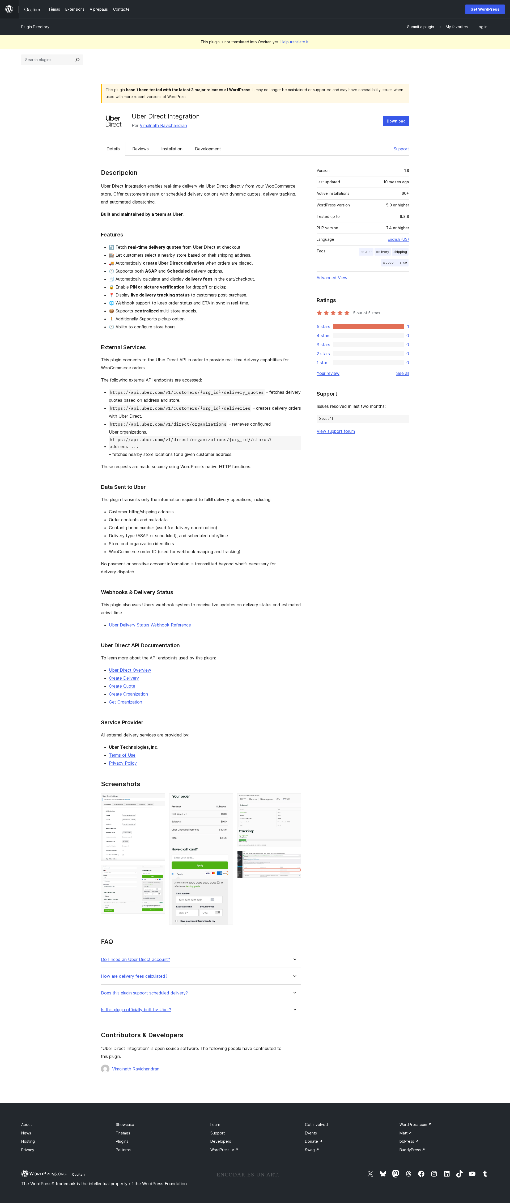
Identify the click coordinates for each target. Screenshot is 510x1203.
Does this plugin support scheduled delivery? (144, 993)
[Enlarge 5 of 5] (294, 858)
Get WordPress (485, 9)
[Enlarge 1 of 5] (157, 800)
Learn (215, 1124)
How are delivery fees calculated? (134, 976)
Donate (313, 1141)
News (26, 1133)
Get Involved (316, 1124)
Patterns (123, 1149)
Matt (406, 1133)
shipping (400, 252)
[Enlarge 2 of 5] (157, 872)
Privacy (27, 1149)
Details (113, 148)
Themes (123, 1133)
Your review (328, 373)
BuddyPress (412, 1149)
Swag (312, 1149)
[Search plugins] (77, 59)
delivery (382, 252)
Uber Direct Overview (130, 670)
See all (402, 373)
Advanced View (332, 277)
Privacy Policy (123, 763)
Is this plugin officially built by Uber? (136, 1009)
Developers (220, 1141)
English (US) (398, 239)
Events (311, 1133)
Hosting (28, 1141)
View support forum (336, 431)
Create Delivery (124, 678)
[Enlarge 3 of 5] (225, 800)
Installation (171, 148)
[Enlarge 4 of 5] (294, 800)
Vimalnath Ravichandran (163, 125)
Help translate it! (294, 42)
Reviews (140, 148)
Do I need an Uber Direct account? (135, 959)
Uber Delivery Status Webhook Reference (150, 625)
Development (208, 148)
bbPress (409, 1141)
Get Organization (125, 702)
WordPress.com (416, 1124)
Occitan (78, 1174)
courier (366, 252)
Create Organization (128, 694)
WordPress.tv (224, 1149)
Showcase (125, 1124)
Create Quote (122, 686)
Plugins (122, 1141)
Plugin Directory (35, 26)
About (26, 1124)
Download (396, 121)
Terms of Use (122, 755)
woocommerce (395, 262)
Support (401, 148)
